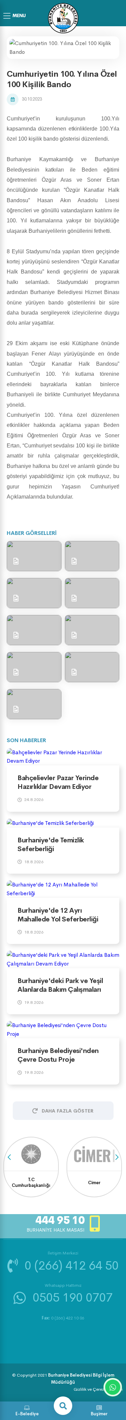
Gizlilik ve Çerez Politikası (98, 1389)
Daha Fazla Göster (67, 1111)
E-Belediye (27, 1414)
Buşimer (99, 1414)
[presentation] (9, 1157)
